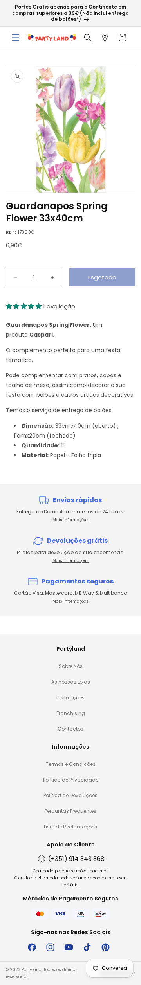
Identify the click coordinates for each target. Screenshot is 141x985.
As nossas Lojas (70, 682)
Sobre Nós (71, 666)
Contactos (70, 729)
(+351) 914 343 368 (76, 858)
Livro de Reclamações (70, 826)
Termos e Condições (71, 764)
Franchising (70, 713)
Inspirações (70, 697)
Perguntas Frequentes (70, 811)
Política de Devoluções (70, 795)
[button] (15, 37)
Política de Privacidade (70, 779)
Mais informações (70, 520)
